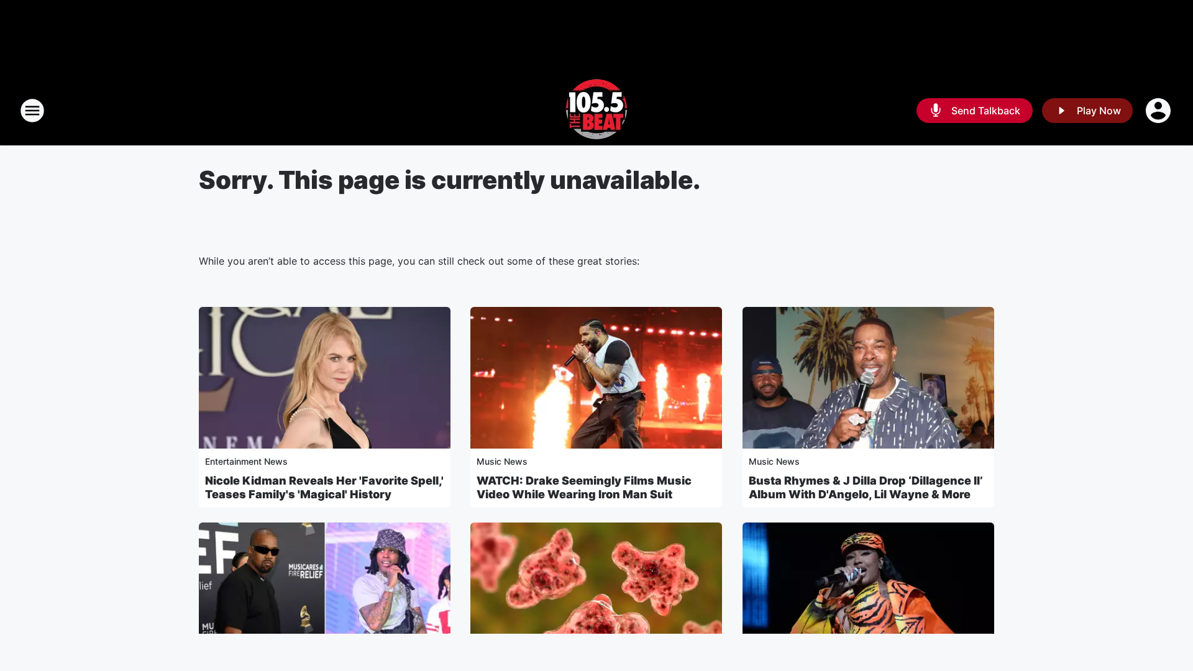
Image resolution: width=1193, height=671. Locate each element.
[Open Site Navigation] (32, 110)
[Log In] (1159, 110)
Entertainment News (246, 461)
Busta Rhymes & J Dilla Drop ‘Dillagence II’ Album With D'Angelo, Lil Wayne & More (866, 487)
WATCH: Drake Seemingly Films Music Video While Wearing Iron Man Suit (584, 487)
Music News (502, 461)
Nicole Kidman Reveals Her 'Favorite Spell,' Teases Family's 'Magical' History (324, 487)
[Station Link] (596, 110)
